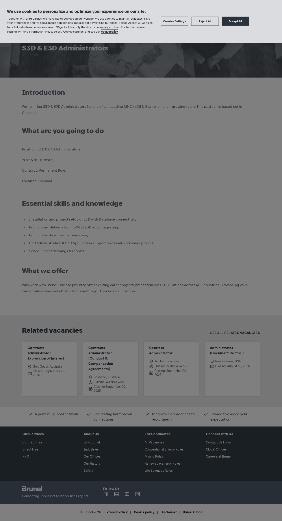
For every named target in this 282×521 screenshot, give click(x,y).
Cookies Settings (174, 21)
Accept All (235, 21)
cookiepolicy (109, 31)
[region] (141, 21)
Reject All (205, 21)
